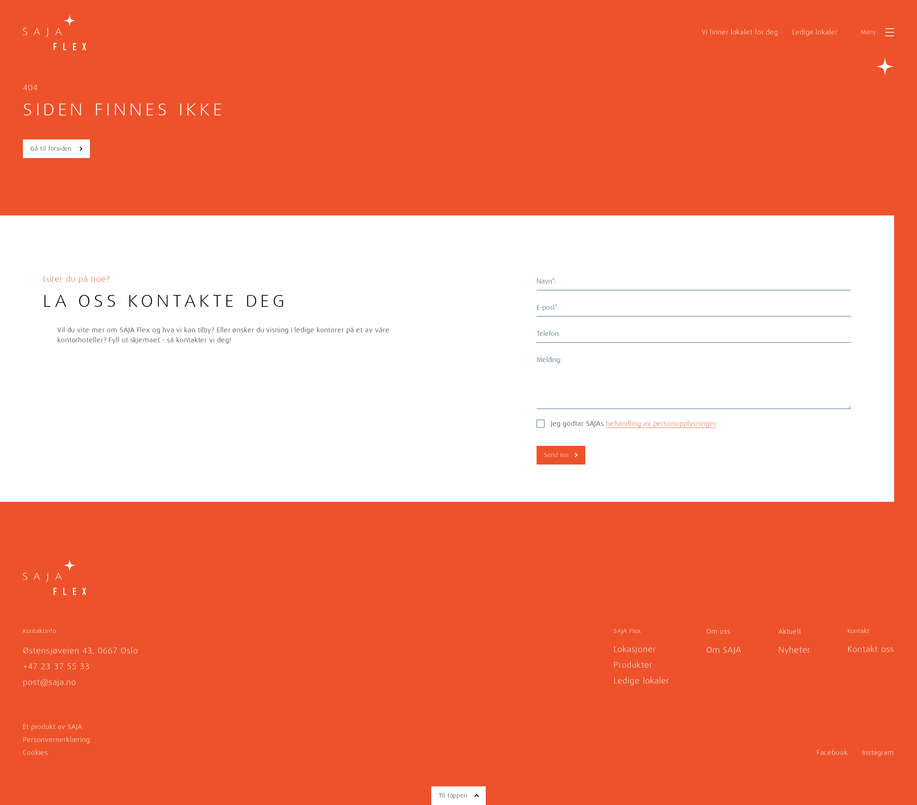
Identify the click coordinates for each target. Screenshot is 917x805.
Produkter (633, 665)
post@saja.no (49, 682)
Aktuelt (789, 631)
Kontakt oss (871, 649)
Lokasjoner (635, 649)
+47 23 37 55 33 (56, 666)
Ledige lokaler (815, 32)
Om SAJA (724, 650)
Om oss (718, 631)
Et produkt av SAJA (52, 727)
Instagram (878, 752)
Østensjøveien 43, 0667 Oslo (80, 651)
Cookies (35, 752)
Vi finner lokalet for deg (740, 32)
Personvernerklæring (56, 739)
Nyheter (794, 650)
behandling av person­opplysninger (661, 423)
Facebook (832, 752)
